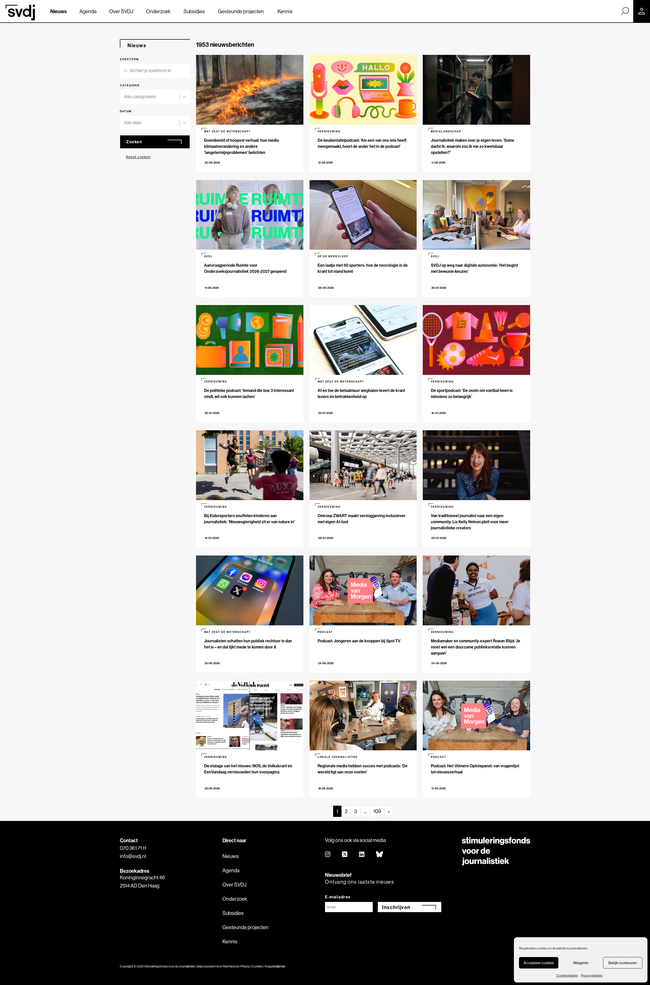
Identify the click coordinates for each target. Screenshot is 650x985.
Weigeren (581, 962)
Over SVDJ (121, 11)
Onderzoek (158, 11)
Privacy (245, 966)
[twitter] (345, 854)
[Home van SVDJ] (20, 12)
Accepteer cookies (539, 962)
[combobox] (155, 97)
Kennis (285, 11)
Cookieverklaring (567, 975)
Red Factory (231, 966)
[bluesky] (379, 854)
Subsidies (194, 11)
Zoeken (134, 141)
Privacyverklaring (592, 975)
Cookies (257, 966)
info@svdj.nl (133, 856)
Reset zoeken (138, 157)
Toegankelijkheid (274, 966)
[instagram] (328, 854)
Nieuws (58, 11)
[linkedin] (362, 854)
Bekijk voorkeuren (622, 962)
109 (377, 811)
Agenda (87, 11)
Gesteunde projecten (241, 11)
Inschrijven (396, 907)
